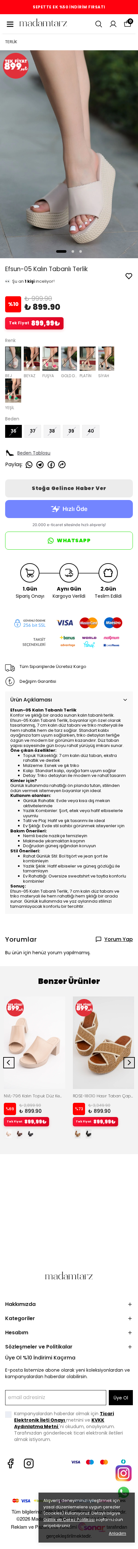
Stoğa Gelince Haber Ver (69, 488)
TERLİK (11, 42)
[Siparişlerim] (113, 24)
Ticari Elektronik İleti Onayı (64, 1416)
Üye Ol (121, 1398)
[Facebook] (10, 1463)
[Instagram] (28, 1463)
